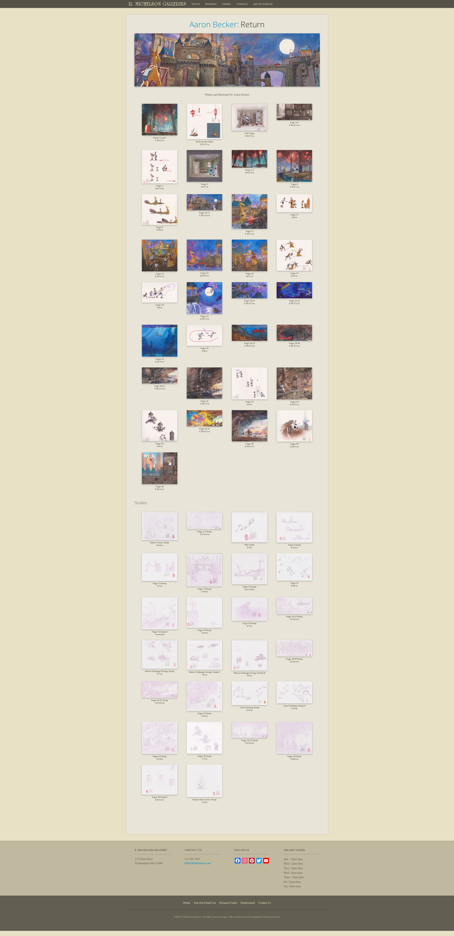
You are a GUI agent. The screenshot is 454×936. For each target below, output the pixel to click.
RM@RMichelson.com (197, 863)
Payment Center (228, 902)
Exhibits (226, 3)
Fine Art (196, 3)
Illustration (211, 3)
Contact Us (242, 3)
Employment (248, 902)
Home (186, 902)
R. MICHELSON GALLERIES (157, 4)
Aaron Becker (213, 24)
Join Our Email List (263, 3)
